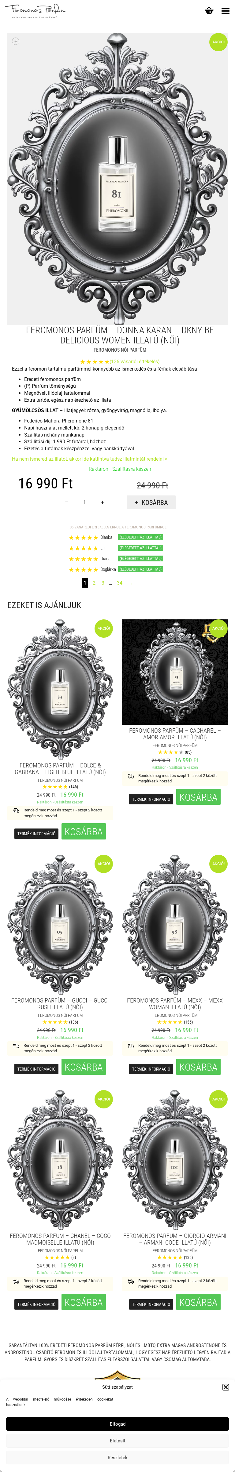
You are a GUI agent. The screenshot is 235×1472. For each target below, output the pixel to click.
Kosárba (155, 502)
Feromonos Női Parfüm (120, 350)
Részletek (118, 1457)
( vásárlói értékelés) (135, 361)
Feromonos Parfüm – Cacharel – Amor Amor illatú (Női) (175, 734)
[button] (226, 1387)
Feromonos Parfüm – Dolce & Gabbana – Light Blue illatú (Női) (60, 769)
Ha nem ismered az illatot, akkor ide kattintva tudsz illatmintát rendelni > (89, 459)
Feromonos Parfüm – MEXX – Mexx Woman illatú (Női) (175, 1004)
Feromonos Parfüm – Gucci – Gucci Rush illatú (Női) (60, 1004)
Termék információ (36, 833)
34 (119, 583)
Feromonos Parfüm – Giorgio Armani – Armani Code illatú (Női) (174, 1239)
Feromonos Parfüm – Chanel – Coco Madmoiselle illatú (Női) (60, 1239)
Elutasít (117, 1441)
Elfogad (117, 1424)
